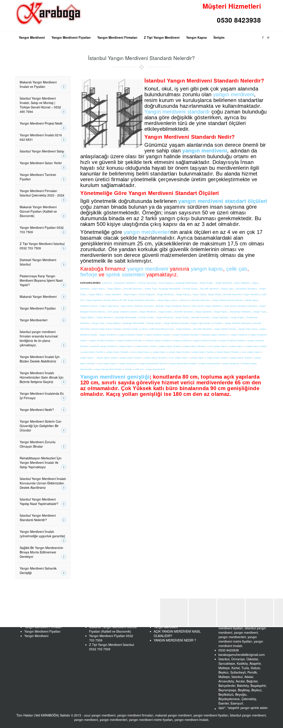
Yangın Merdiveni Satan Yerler (41, 163)
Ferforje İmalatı (191, 289)
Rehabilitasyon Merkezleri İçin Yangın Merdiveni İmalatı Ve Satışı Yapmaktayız (40, 462)
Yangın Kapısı (196, 37)
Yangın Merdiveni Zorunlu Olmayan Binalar (37, 444)
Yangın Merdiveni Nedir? (37, 409)
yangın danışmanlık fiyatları (183, 363)
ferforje (88, 274)
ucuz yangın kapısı (217, 346)
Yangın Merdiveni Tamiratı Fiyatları (38, 176)
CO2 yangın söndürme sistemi (122, 312)
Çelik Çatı (107, 283)
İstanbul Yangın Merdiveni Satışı (42, 151)
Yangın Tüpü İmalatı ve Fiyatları (207, 323)
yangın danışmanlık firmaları (108, 369)
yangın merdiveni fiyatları (157, 335)
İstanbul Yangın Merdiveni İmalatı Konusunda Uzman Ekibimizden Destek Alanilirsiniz (43, 483)
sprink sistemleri (125, 274)
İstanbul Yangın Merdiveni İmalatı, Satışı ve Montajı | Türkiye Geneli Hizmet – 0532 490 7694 (40, 105)
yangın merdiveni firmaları (186, 335)
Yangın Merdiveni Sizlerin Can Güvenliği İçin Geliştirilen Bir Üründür (40, 425)
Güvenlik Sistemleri (133, 289)
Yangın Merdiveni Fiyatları (71, 37)
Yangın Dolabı (206, 283)
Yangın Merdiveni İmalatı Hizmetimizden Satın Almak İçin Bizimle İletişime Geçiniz (41, 377)
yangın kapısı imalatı (146, 346)
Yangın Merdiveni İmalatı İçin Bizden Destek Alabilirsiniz (40, 358)
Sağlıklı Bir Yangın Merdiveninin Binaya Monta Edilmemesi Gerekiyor (41, 552)
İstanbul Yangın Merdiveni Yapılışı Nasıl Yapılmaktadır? (39, 501)
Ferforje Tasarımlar (147, 283)
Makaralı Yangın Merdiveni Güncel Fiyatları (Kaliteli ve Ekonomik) (38, 211)
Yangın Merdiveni (32, 37)
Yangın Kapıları (183, 294)
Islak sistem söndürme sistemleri (137, 306)
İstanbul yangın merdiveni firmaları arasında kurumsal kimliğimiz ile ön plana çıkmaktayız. (39, 338)
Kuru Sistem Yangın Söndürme (207, 306)
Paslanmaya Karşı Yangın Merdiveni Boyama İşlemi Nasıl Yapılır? (41, 280)
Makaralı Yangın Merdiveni (38, 296)
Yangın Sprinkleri (113, 294)
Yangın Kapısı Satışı (167, 300)
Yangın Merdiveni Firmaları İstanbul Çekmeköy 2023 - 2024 (42, 193)
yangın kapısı (207, 269)
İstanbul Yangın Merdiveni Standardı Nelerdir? (38, 517)
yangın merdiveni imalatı (131, 335)
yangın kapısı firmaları (194, 346)
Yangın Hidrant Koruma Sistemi (228, 300)
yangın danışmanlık (155, 369)
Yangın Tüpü (151, 289)
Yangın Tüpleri (199, 294)
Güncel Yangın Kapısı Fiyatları (106, 329)
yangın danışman (230, 363)
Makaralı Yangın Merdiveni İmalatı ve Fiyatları (38, 84)
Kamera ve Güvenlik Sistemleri (195, 300)
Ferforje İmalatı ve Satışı (135, 329)
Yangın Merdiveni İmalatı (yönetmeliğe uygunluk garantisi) (42, 533)
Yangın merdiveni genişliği (115, 377)
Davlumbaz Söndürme (125, 283)
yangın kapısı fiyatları (170, 346)
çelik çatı (236, 269)
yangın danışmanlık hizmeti (153, 363)
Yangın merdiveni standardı (177, 112)
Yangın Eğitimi (114, 289)
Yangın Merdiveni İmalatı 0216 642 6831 (41, 137)
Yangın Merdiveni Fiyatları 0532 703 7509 (42, 229)
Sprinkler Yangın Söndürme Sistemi (173, 306)
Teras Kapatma (166, 283)
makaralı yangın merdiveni (214, 335)
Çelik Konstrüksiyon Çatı (161, 329)
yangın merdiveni (233, 94)
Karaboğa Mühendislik (187, 283)
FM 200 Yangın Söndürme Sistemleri (137, 300)
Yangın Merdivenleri (33, 320)
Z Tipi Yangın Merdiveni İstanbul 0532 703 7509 (42, 245)
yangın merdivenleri (147, 232)
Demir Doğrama (242, 283)
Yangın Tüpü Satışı (109, 306)
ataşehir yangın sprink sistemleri (237, 707)
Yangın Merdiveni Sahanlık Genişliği (38, 570)
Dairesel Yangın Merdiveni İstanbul (38, 262)
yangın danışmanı (128, 363)
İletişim (219, 37)
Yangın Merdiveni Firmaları (117, 37)
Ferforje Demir (111, 300)
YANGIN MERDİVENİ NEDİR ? (175, 640)
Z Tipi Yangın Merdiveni (162, 37)
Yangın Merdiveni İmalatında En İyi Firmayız (42, 395)
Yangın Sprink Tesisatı (225, 329)
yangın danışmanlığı (209, 363)
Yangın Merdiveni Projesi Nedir (41, 123)
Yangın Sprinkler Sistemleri (238, 323)
